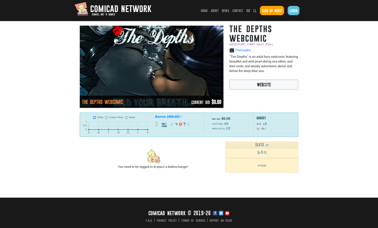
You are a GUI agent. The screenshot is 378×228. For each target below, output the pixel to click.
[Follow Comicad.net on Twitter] (221, 213)
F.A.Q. (149, 220)
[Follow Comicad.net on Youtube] (227, 213)
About (215, 10)
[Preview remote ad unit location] (267, 145)
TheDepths (242, 50)
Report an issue (221, 220)
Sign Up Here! (272, 10)
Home (205, 10)
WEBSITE (264, 84)
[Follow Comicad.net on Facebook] (215, 213)
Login (293, 10)
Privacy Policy (167, 220)
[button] (265, 152)
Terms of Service (193, 220)
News (225, 10)
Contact (237, 10)
